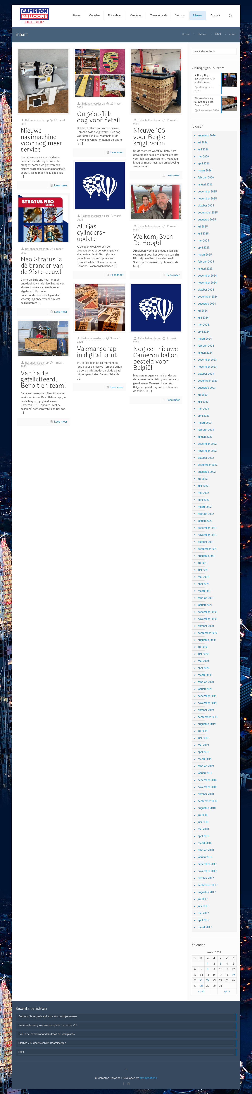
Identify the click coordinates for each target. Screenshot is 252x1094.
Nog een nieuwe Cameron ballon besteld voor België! (155, 358)
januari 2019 (205, 773)
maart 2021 (205, 591)
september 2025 (208, 212)
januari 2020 (205, 689)
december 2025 (207, 191)
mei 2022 (203, 492)
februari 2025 (206, 261)
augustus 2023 (207, 387)
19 (233, 974)
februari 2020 (206, 682)
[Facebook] (123, 1083)
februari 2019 (206, 766)
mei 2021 (203, 577)
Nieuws (202, 34)
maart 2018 (205, 843)
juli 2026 (203, 142)
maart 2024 (205, 338)
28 (201, 985)
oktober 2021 (206, 541)
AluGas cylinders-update (91, 233)
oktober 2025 (206, 205)
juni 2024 (203, 317)
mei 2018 (203, 829)
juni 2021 (203, 570)
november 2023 (207, 366)
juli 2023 (203, 394)
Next (21, 1051)
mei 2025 (203, 240)
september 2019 (208, 717)
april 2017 (203, 920)
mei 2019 (203, 745)
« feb (201, 991)
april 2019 (203, 752)
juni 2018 (203, 822)
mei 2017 (203, 913)
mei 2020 (203, 661)
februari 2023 (206, 429)
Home (185, 34)
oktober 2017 (206, 878)
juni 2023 (203, 401)
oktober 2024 (206, 289)
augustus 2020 (207, 640)
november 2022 (207, 450)
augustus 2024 (207, 303)
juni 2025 (203, 233)
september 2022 (208, 464)
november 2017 (207, 871)
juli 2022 (203, 478)
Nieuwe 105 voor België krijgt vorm (149, 137)
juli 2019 (203, 731)
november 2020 (207, 619)
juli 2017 (203, 899)
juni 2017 (203, 906)
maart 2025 (205, 254)
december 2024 (207, 275)
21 (201, 980)
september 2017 (208, 885)
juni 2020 (203, 654)
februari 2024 (206, 345)
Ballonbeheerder (35, 120)
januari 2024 (205, 352)
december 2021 (207, 527)
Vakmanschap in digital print (97, 352)
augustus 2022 (207, 471)
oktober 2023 (206, 373)
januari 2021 (205, 605)
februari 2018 (206, 850)
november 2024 (207, 282)
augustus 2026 (207, 135)
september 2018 (208, 801)
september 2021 (208, 549)
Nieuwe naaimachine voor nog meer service (41, 140)
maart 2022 (205, 506)
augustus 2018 (207, 808)
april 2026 (203, 163)
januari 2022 (205, 520)
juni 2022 (203, 485)
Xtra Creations (148, 1078)
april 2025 (203, 247)
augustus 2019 (207, 724)
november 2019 (207, 703)
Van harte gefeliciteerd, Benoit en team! (43, 379)
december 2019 (207, 696)
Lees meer (60, 185)
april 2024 (203, 331)
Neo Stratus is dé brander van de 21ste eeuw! (42, 266)
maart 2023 (205, 422)
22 (207, 980)
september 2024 (208, 296)
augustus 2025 (207, 219)
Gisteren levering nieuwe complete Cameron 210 (47, 1025)
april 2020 (203, 668)
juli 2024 (203, 310)
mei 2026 (203, 156)
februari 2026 (206, 177)
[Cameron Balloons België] (35, 16)
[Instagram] (128, 1083)
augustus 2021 (207, 556)
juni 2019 (203, 738)
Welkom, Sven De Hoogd (153, 240)
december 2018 (207, 780)
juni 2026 (203, 149)
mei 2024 (203, 324)
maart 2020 (205, 675)
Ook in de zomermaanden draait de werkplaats (46, 1034)
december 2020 (207, 612)
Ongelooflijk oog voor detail (98, 117)
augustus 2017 (207, 892)
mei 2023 (203, 408)
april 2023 (203, 415)
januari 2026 (205, 184)
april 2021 (203, 584)
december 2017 (207, 864)
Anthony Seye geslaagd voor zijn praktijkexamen (47, 1016)
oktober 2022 (206, 457)
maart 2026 (205, 170)
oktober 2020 (206, 626)
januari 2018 (205, 857)
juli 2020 (203, 647)
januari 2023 (205, 436)
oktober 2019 (206, 710)
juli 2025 (203, 226)
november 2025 (207, 198)
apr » (227, 991)
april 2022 (203, 499)
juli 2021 (203, 563)
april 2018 (203, 836)
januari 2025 (205, 268)
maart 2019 (205, 759)
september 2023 (208, 380)
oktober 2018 (206, 794)
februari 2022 (206, 513)
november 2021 (207, 534)
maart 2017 (205, 927)
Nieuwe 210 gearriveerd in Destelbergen (42, 1043)
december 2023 (207, 359)
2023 (218, 34)
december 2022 (207, 443)
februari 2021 (206, 598)
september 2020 (208, 633)
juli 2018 (203, 815)
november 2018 (207, 787)
